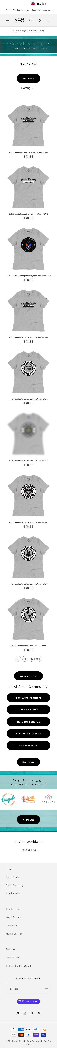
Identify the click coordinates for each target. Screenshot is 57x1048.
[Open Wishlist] (39, 20)
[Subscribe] (47, 988)
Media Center (14, 933)
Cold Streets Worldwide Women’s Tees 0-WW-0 (28, 337)
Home (9, 869)
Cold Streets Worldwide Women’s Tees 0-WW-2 (28, 461)
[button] (7, 20)
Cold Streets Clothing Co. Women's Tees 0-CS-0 (28, 152)
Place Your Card (28, 64)
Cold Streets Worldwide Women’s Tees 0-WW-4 (28, 584)
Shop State (12, 877)
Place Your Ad (28, 850)
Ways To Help (14, 917)
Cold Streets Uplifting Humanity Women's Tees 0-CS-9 (29, 276)
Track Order (13, 893)
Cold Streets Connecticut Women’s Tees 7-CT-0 (28, 214)
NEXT (35, 658)
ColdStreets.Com (22, 1040)
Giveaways (12, 925)
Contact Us (12, 957)
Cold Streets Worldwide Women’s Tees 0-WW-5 (29, 646)
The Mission (13, 909)
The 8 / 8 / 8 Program (18, 965)
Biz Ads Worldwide (28, 842)
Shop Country (14, 885)
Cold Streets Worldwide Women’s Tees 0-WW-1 (28, 399)
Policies (10, 949)
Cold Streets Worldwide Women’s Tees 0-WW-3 (28, 522)
